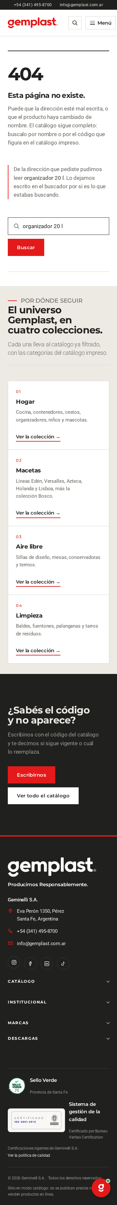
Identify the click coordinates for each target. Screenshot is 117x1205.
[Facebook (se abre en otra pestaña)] (30, 963)
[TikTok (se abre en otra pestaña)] (63, 963)
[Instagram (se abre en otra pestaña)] (14, 962)
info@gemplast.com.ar (81, 5)
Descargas (23, 1038)
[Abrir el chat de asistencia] (101, 1188)
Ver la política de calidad (29, 1155)
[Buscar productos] (75, 23)
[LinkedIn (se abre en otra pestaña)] (47, 963)
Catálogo (21, 981)
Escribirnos (31, 775)
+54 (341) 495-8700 (33, 5)
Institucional (27, 1002)
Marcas (18, 1022)
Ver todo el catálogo (43, 796)
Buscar (26, 247)
